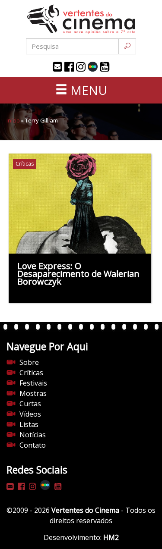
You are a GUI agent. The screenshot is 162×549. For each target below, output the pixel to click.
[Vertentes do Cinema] (81, 19)
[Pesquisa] (127, 46)
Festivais (33, 383)
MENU (87, 90)
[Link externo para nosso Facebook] (69, 66)
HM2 (111, 537)
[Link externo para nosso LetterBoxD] (93, 67)
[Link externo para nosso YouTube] (104, 66)
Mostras (33, 393)
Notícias (32, 434)
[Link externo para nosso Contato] (57, 66)
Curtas (30, 403)
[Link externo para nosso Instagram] (81, 66)
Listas (28, 424)
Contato (32, 445)
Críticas (31, 372)
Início (13, 120)
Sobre (29, 362)
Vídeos (30, 414)
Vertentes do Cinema (85, 510)
